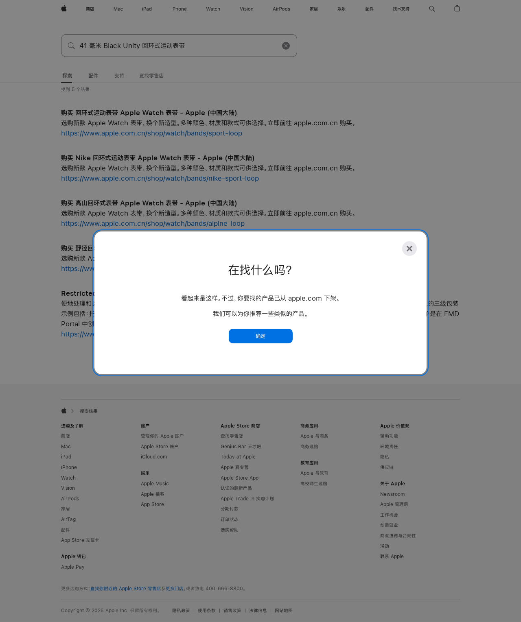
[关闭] (409, 249)
